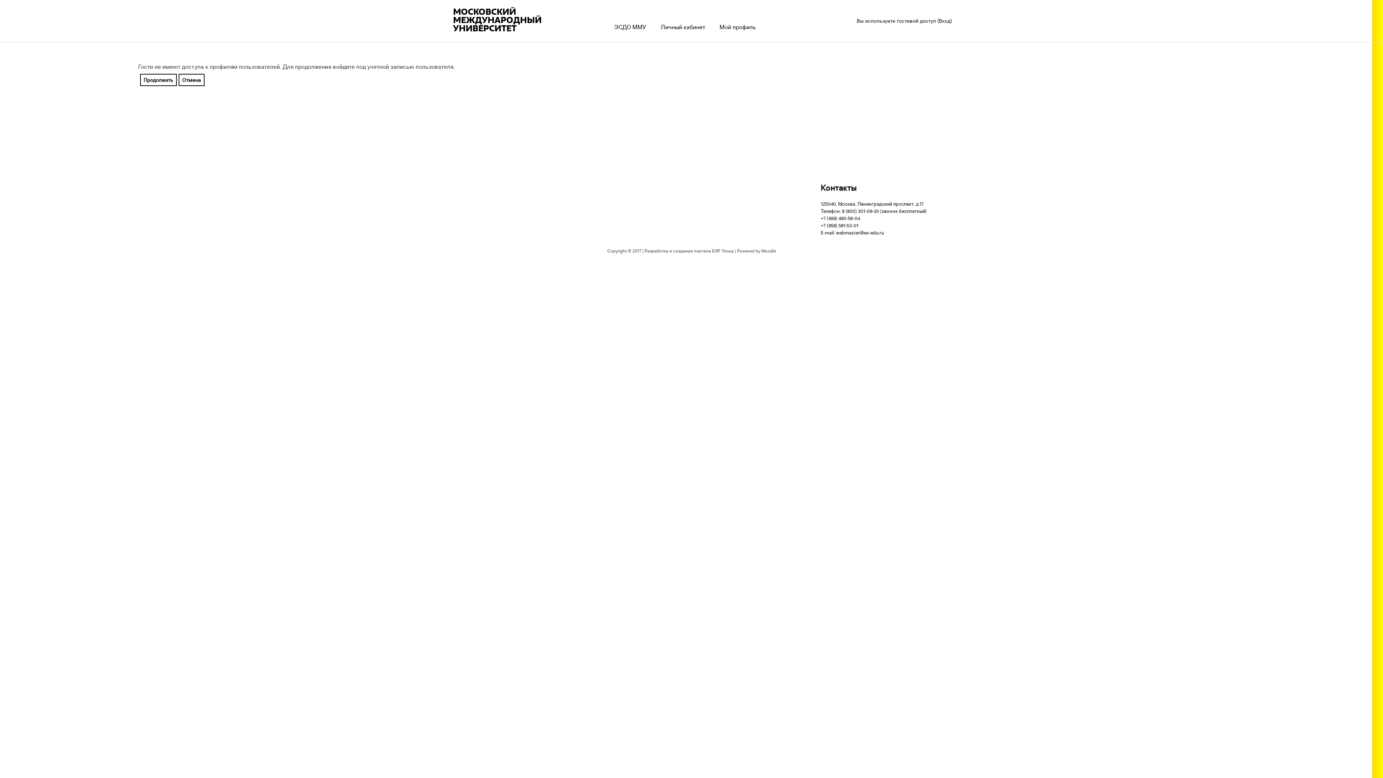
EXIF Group (723, 251)
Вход (944, 21)
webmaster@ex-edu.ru (860, 233)
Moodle (768, 251)
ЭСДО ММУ (630, 27)
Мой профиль (738, 27)
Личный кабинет (683, 27)
